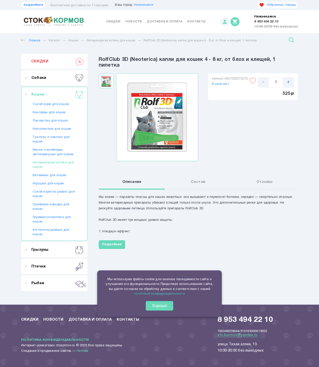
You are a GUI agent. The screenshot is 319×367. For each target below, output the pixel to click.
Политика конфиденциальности (55, 340)
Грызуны (39, 249)
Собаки (38, 78)
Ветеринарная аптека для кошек (111, 40)
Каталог (54, 40)
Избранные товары (281, 4)
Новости (133, 21)
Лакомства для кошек (50, 120)
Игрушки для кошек (48, 183)
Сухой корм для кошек (51, 104)
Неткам (82, 351)
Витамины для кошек (50, 175)
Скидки (113, 21)
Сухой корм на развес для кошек (54, 194)
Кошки (74, 40)
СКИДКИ (39, 61)
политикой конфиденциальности (159, 293)
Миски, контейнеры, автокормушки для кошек (53, 152)
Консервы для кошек (49, 112)
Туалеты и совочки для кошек (51, 139)
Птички (38, 266)
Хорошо (159, 306)
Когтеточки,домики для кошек (51, 232)
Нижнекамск (144, 4)
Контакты (196, 21)
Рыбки (37, 283)
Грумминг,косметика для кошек (52, 219)
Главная (34, 40)
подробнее (33, 4)
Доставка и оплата (164, 21)
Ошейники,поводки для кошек (51, 207)
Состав (198, 182)
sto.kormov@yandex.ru (237, 335)
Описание (132, 182)
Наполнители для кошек (52, 128)
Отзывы (264, 182)
